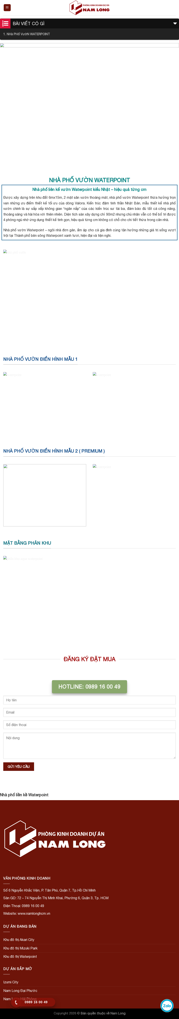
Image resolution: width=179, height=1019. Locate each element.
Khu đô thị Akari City (18, 940)
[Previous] (9, 106)
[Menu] (7, 7)
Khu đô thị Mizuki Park (20, 948)
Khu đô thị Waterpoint (20, 956)
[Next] (170, 106)
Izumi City (10, 982)
